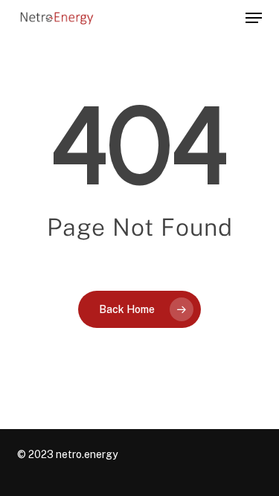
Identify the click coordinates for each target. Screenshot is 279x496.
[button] (254, 17)
